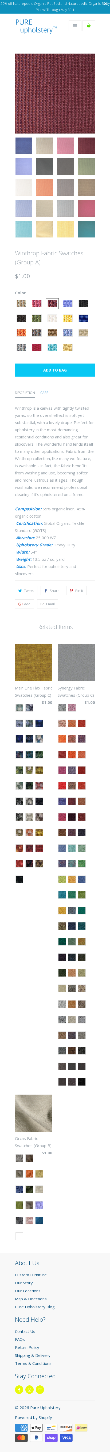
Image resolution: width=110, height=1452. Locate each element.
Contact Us (25, 1331)
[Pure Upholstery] (36, 30)
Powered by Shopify (33, 1417)
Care (44, 392)
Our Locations (28, 1290)
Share (55, 590)
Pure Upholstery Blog (35, 1306)
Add (27, 604)
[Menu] (75, 25)
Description (25, 392)
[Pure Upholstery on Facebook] (19, 1389)
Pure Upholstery (45, 1407)
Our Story (24, 1282)
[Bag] (88, 25)
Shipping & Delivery (32, 1355)
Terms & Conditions (33, 1363)
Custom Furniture (31, 1274)
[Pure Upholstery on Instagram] (29, 1389)
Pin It (79, 590)
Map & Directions (31, 1298)
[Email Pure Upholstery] (40, 1389)
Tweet (29, 590)
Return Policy (27, 1347)
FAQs (20, 1339)
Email (50, 604)
